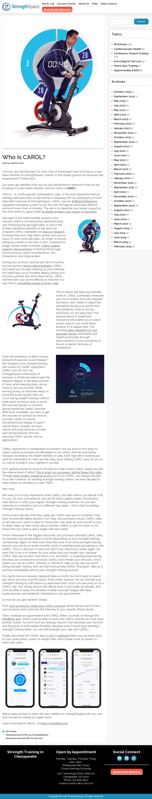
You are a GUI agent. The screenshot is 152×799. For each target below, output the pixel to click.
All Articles (11, 731)
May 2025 (119, 100)
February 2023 (123, 123)
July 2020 (120, 214)
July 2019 (119, 232)
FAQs (95, 3)
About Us (84, 3)
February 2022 (123, 173)
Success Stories (66, 3)
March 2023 (121, 119)
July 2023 (119, 105)
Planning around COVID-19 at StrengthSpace (27, 735)
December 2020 (124, 196)
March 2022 (121, 169)
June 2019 (120, 237)
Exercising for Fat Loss (127, 61)
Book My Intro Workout (57, 9)
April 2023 (120, 114)
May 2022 (119, 160)
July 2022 (119, 150)
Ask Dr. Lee (48, 3)
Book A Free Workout (127, 771)
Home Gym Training (126, 65)
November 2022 (124, 132)
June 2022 (120, 155)
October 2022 (122, 137)
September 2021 (124, 187)
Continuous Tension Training (131, 53)
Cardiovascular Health (127, 48)
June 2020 (120, 219)
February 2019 (123, 246)
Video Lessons (109, 3)
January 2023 (122, 128)
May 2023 (119, 110)
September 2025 (124, 96)
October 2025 (122, 91)
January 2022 (122, 178)
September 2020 (124, 205)
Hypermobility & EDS (126, 70)
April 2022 (120, 164)
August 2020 (121, 210)
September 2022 (124, 141)
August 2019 (121, 228)
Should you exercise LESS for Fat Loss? (24, 738)
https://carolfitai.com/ (54, 723)
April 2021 (120, 191)
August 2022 (121, 146)
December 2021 (123, 182)
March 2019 (121, 241)
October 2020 (122, 200)
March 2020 (121, 223)
